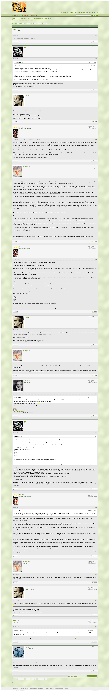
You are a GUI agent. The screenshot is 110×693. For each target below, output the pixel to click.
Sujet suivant (26, 675)
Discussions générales (25, 18)
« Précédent (20, 23)
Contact (22, 688)
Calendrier (90, 12)
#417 (96, 574)
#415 (96, 432)
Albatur (15, 29)
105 (38, 23)
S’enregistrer (33, 15)
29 (33, 23)
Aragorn (28, 95)
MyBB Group (24, 690)
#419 (96, 626)
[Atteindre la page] (46, 23)
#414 (96, 393)
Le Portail (27, 688)
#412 (96, 329)
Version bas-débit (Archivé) (43, 688)
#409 (96, 139)
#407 (96, 58)
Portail (64, 12)
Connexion (26, 15)
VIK (25, 47)
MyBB (16, 690)
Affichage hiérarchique (91, 26)
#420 (96, 659)
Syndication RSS (68, 688)
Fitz (27, 647)
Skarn (21, 127)
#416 (96, 507)
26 (26, 23)
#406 (96, 35)
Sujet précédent (18, 675)
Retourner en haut (33, 688)
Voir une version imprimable (19, 681)
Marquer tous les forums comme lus (57, 688)
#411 (96, 259)
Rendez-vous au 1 (16, 18)
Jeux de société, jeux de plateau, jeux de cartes (40, 18)
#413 (96, 362)
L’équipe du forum (16, 688)
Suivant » (42, 23)
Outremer (26, 166)
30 (35, 23)
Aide (97, 12)
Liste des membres (80, 12)
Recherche (71, 12)
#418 (96, 600)
